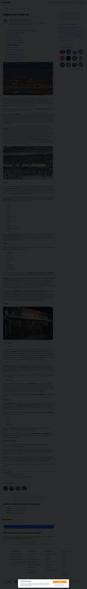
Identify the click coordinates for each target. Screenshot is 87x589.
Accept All (59, 581)
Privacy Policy (28, 585)
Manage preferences (59, 585)
